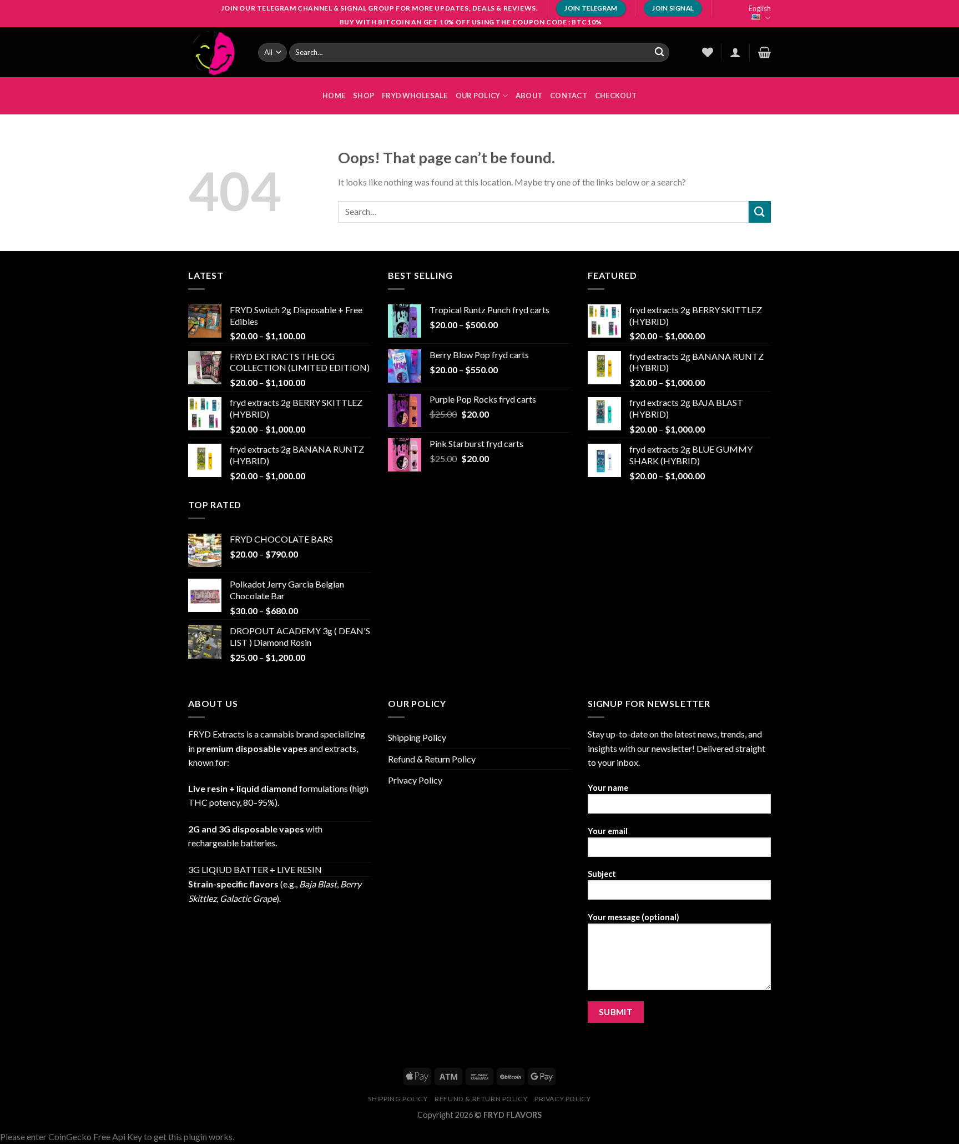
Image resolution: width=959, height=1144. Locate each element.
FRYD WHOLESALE (415, 95)
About (529, 95)
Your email (608, 831)
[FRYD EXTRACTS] (214, 52)
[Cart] (764, 52)
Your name (608, 787)
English (760, 8)
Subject (602, 874)
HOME (333, 95)
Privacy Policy (415, 780)
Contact (568, 95)
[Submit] (659, 52)
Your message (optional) (633, 917)
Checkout (616, 95)
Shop (363, 95)
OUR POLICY (478, 95)
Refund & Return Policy (432, 759)
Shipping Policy (417, 737)
